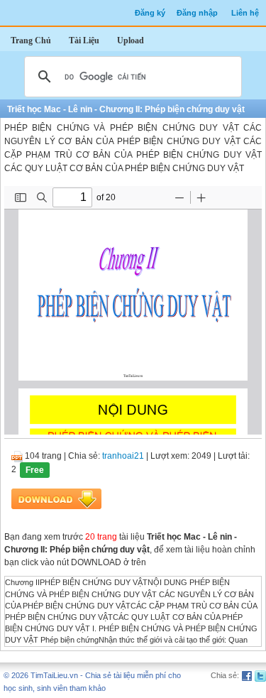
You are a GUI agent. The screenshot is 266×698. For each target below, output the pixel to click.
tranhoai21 (123, 456)
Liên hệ (245, 13)
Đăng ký (150, 13)
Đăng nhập (197, 13)
